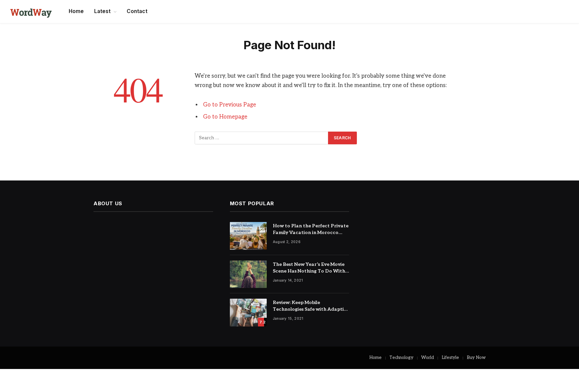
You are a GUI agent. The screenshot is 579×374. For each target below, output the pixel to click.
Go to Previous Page (229, 104)
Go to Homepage (225, 117)
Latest (102, 11)
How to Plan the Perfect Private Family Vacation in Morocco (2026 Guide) (310, 229)
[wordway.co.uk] (31, 11)
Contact (137, 11)
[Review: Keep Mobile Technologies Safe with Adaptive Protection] (248, 312)
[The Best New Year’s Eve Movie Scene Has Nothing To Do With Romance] (248, 274)
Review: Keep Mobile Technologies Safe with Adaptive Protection (311, 306)
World (427, 357)
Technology (401, 357)
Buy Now (476, 357)
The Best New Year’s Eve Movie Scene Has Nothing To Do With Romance (309, 268)
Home (76, 11)
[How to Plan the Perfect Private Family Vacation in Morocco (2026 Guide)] (248, 236)
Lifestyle (450, 357)
